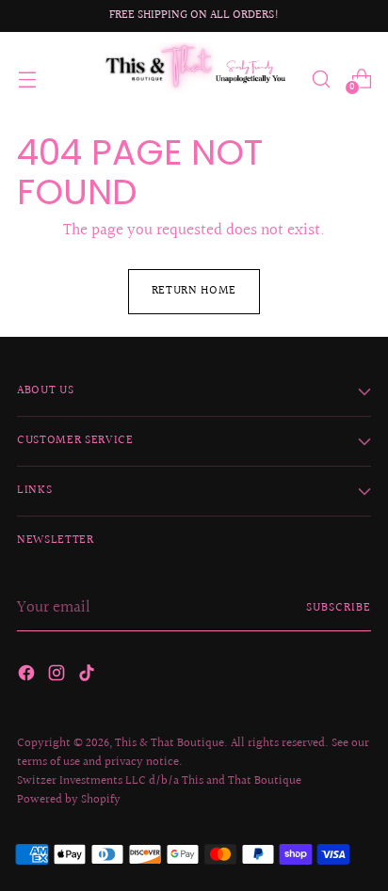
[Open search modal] (320, 78)
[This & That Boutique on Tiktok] (88, 676)
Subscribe (338, 607)
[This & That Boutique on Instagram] (58, 676)
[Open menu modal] (27, 78)
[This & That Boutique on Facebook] (28, 676)
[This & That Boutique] (194, 79)
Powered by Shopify (69, 799)
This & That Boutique (169, 743)
